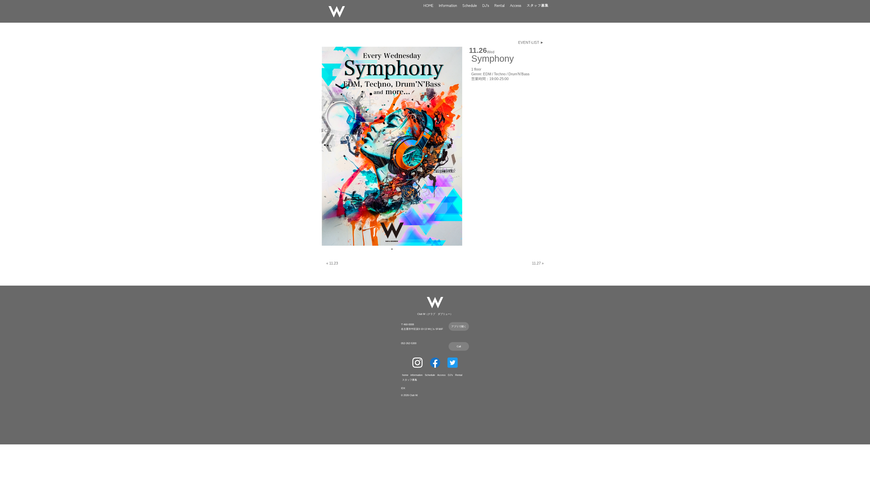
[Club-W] (337, 12)
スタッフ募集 (537, 5)
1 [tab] (392, 249)
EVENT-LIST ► (531, 42)
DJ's (485, 5)
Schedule (469, 5)
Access (515, 5)
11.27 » (538, 263)
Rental (499, 5)
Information (448, 5)
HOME (428, 5)
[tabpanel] (392, 146)
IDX (403, 388)
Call (459, 346)
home (405, 375)
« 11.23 (332, 263)
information (417, 375)
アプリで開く (458, 326)
